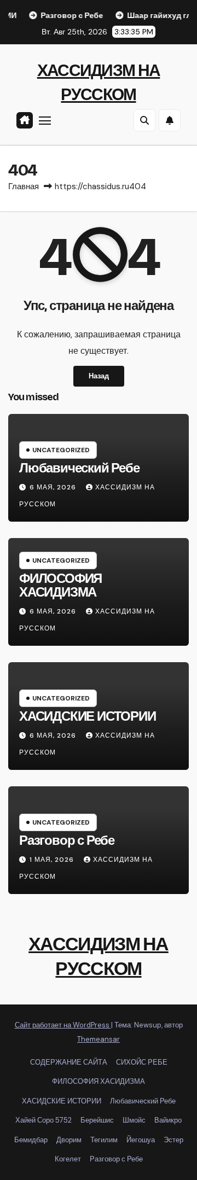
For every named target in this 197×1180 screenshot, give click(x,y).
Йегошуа (140, 1139)
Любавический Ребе (79, 468)
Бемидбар (31, 1139)
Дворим (69, 1139)
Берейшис (97, 1120)
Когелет (68, 1159)
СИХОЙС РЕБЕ (141, 1062)
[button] (144, 120)
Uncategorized (61, 450)
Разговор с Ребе (66, 840)
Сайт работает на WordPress (63, 1025)
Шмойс (134, 1120)
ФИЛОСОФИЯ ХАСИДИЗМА (60, 585)
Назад (99, 376)
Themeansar (98, 1039)
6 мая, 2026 (54, 487)
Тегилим (104, 1139)
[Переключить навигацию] (45, 120)
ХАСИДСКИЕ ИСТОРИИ (87, 716)
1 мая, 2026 (53, 859)
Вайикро (168, 1120)
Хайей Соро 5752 (43, 1120)
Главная (23, 186)
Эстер (173, 1139)
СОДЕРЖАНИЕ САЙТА (68, 1062)
